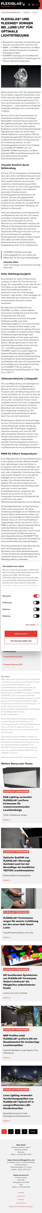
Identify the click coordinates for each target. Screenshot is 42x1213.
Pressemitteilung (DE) (13, 657)
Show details (30, 625)
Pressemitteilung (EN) (13, 664)
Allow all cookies (21, 634)
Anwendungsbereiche (10, 12)
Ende (33, 1131)
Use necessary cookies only (21, 641)
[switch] (36, 602)
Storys (26, 12)
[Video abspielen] (21, 76)
